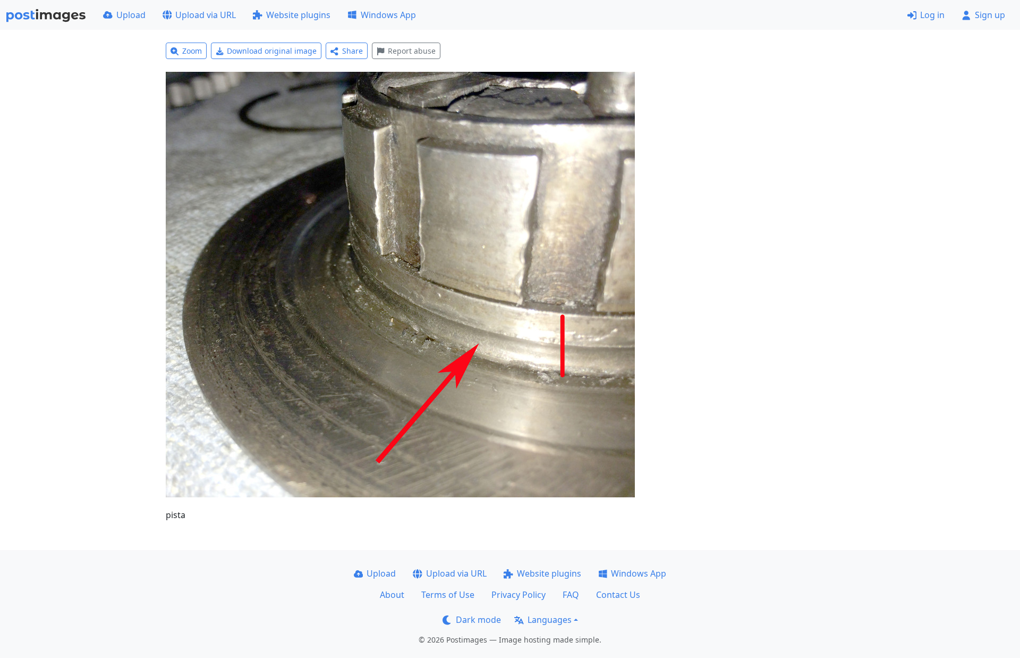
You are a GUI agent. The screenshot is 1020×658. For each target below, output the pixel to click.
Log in (932, 15)
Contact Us (618, 595)
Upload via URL (205, 15)
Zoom (192, 51)
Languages (550, 620)
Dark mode (478, 620)
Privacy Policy (518, 595)
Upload (131, 15)
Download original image (272, 51)
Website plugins (298, 15)
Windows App (388, 15)
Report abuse (412, 51)
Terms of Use (447, 595)
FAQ (571, 595)
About (392, 595)
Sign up (990, 15)
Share (352, 51)
